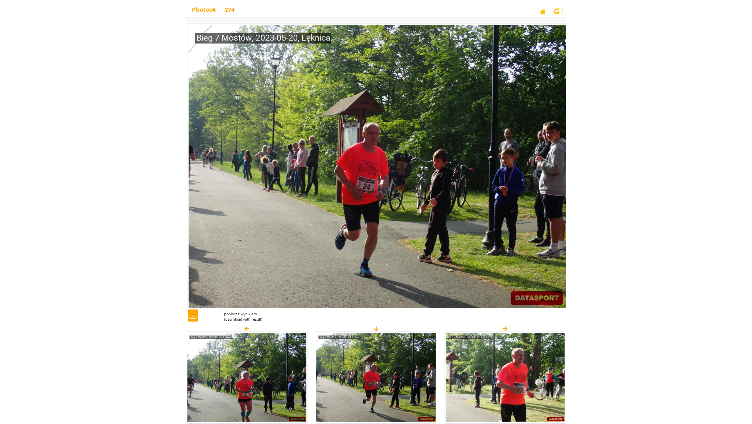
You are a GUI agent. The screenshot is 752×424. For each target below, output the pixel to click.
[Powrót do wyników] (542, 11)
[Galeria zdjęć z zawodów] (557, 11)
